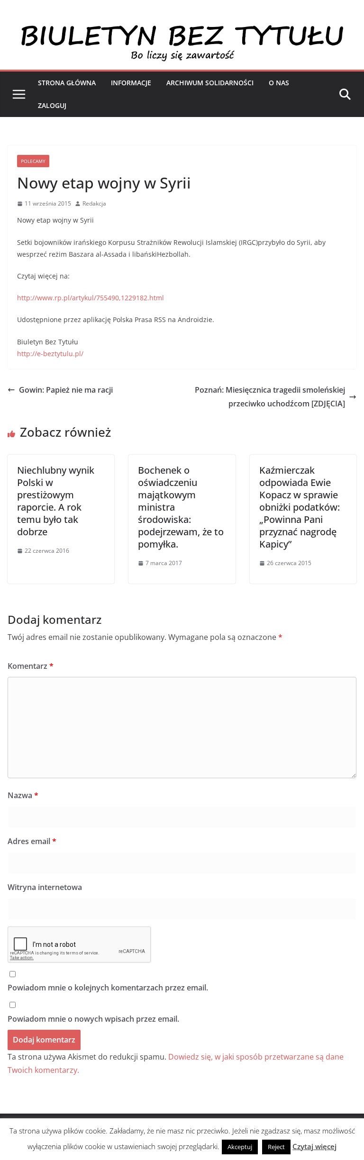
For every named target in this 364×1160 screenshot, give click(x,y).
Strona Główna (67, 82)
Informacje (131, 82)
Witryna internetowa (45, 887)
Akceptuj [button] (240, 1146)
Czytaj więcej (314, 1146)
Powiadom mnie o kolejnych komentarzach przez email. (108, 987)
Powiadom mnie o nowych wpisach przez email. (93, 1019)
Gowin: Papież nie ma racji (66, 390)
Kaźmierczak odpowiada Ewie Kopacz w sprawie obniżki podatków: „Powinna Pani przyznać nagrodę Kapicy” (299, 507)
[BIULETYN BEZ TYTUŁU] (182, 29)
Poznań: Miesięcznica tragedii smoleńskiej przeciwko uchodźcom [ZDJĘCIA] (270, 397)
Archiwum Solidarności (210, 82)
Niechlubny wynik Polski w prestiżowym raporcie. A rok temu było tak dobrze (55, 501)
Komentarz (31, 666)
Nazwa (23, 795)
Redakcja (94, 203)
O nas (279, 82)
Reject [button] (276, 1146)
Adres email (32, 841)
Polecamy (33, 161)
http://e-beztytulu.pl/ (50, 353)
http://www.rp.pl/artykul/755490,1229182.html (90, 297)
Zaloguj (52, 105)
